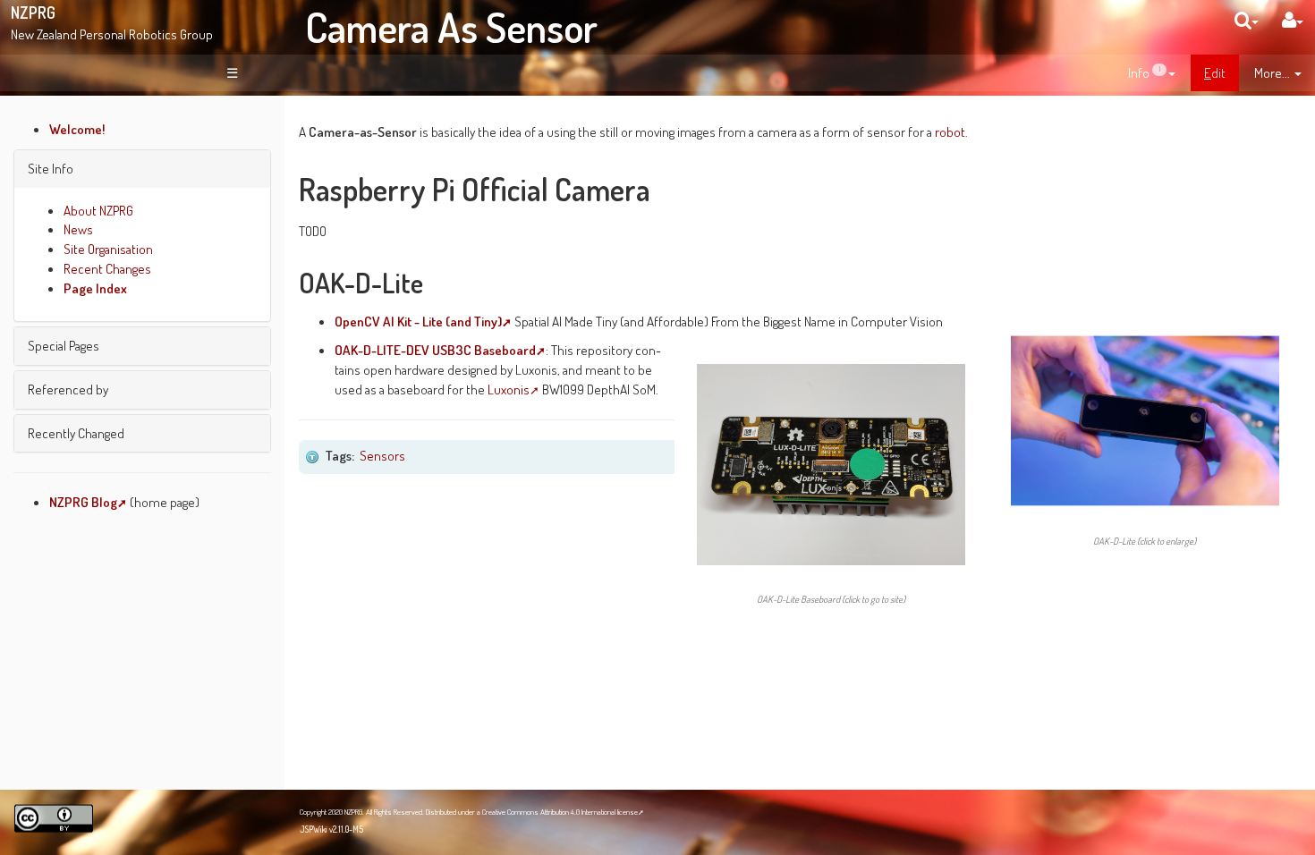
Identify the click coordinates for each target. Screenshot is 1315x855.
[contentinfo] (1152, 73)
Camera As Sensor (451, 27)
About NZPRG (98, 210)
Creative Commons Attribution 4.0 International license (560, 812)
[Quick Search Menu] (1246, 20)
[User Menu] (1292, 20)
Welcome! (77, 129)
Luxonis (509, 389)
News (78, 229)
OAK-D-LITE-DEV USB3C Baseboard (435, 350)
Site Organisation (108, 249)
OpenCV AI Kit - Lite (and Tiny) (418, 321)
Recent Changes (107, 268)
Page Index (95, 288)
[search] (1246, 20)
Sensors (382, 455)
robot (950, 131)
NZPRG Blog (83, 502)
